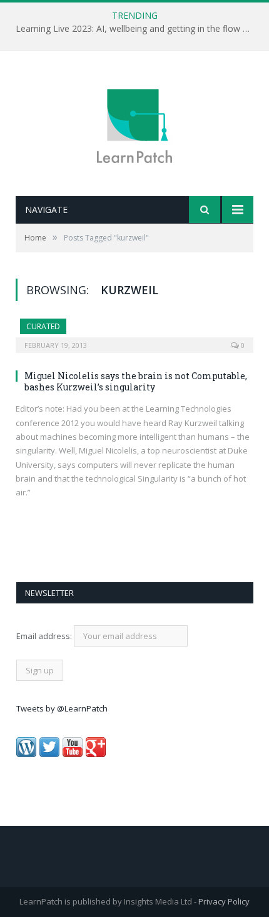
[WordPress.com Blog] (26, 754)
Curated (43, 326)
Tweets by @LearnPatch (62, 708)
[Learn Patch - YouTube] (73, 754)
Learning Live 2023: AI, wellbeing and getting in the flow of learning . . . (138, 28)
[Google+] (96, 754)
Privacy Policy (224, 901)
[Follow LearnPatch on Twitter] (49, 754)
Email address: (45, 636)
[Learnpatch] (134, 125)
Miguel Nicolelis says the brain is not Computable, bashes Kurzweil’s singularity (135, 381)
